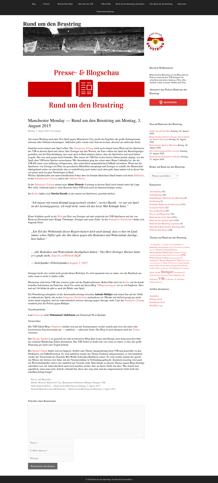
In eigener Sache (156, 207)
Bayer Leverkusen (184, 247)
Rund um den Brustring (52, 23)
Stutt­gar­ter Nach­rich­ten (121, 219)
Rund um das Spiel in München (163, 145)
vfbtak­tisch (56, 326)
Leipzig (152, 265)
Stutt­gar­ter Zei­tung (83, 148)
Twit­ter (136, 329)
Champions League (180, 252)
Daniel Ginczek (176, 255)
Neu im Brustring (157, 210)
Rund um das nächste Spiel (161, 220)
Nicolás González (154, 268)
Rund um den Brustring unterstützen (130, 4)
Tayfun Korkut (164, 275)
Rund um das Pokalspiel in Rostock (165, 156)
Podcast (47, 4)
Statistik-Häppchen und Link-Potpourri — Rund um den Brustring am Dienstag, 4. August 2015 (73, 388)
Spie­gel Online (39, 350)
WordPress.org (156, 305)
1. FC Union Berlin (175, 244)
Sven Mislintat (178, 272)
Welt (59, 216)
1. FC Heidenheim (154, 245)
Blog (34, 4)
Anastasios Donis (173, 247)
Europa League (175, 258)
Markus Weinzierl (171, 266)
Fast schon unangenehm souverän (164, 150)
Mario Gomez (160, 265)
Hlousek (42, 382)
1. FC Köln (164, 244)
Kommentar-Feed (157, 302)
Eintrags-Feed (155, 299)
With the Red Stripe (65, 4)
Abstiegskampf (163, 247)
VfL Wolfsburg (179, 279)
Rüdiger (88, 382)
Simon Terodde (154, 272)
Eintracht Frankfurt (162, 258)
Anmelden (154, 295)
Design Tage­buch (41, 338)
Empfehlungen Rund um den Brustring (166, 197)
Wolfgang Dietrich (155, 282)
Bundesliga (168, 252)
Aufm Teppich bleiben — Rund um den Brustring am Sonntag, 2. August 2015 (65, 385)
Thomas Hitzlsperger (175, 275)
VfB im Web (106, 4)
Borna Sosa (152, 250)
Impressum (182, 4)
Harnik (34, 382)
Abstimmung (155, 191)
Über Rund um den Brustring (160, 4)
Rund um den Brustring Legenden (164, 223)
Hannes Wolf (167, 263)
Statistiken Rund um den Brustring (164, 226)
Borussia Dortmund (163, 249)
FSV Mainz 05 (179, 260)
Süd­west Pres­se (77, 178)
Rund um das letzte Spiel (160, 217)
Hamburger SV (158, 263)
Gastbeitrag (154, 201)
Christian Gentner (155, 255)
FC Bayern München (165, 260)
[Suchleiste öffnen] (120, 11)
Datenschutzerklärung (105, 11)
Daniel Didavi (166, 255)
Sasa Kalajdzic (164, 268)
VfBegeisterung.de (106, 285)
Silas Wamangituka (183, 268)
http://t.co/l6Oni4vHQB (66, 255)
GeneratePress (126, 479)
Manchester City (54, 382)
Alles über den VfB (85, 4)
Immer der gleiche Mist (159, 130)
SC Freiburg (173, 268)
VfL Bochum (169, 279)
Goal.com (38, 315)
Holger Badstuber (184, 263)
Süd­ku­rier (139, 175)
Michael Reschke (182, 266)
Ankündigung (155, 194)
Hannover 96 (175, 263)
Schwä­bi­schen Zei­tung (46, 178)
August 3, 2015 (78, 263)
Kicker (35, 193)
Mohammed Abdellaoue (73, 382)
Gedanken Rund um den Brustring (164, 204)
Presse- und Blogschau (41, 379)
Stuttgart (96, 382)
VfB (103, 382)
